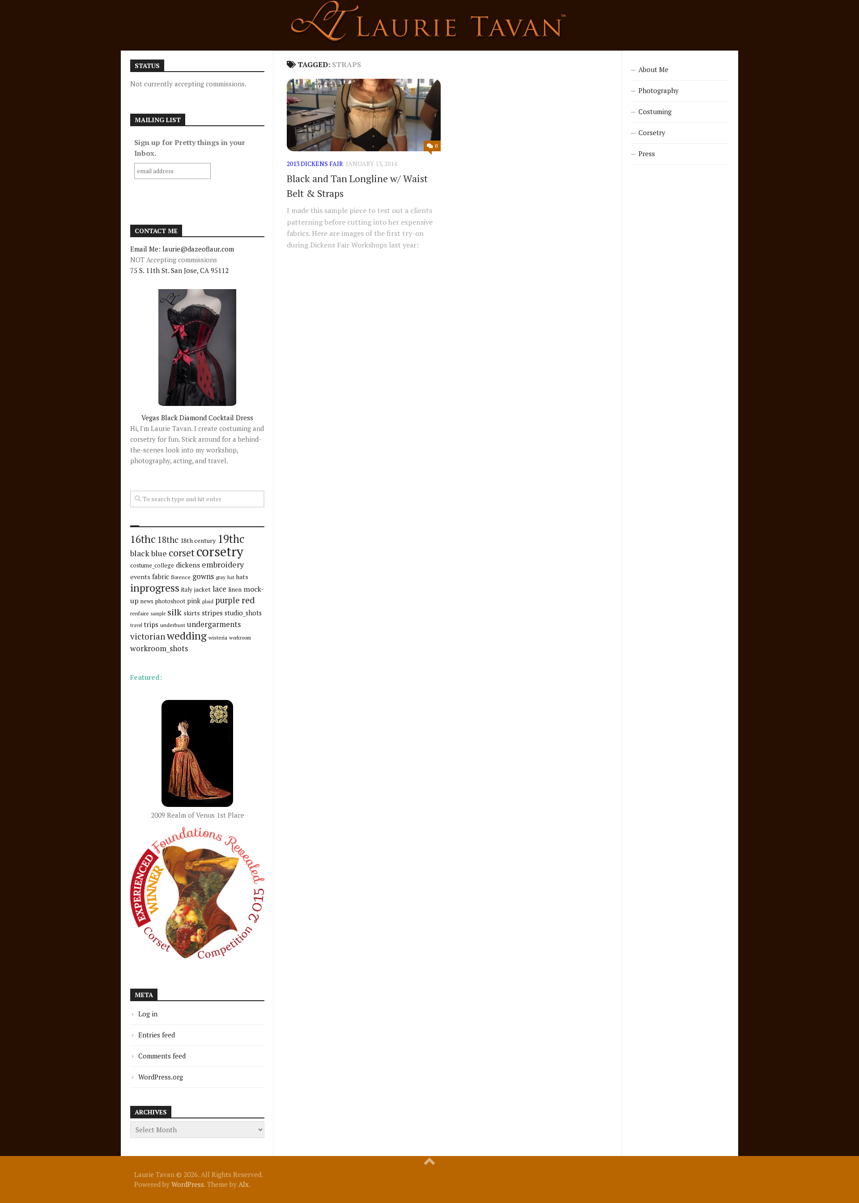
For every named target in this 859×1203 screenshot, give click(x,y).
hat (230, 577)
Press (646, 153)
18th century (198, 540)
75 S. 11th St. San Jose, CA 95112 (179, 270)
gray (220, 577)
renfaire (139, 613)
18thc (168, 539)
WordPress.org (160, 1076)
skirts (191, 613)
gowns (203, 576)
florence (181, 577)
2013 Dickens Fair (315, 163)
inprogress (154, 588)
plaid (207, 601)
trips (151, 624)
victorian (147, 636)
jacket (202, 589)
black (139, 553)
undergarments (214, 624)
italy (186, 589)
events (140, 576)
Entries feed (156, 1034)
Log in (147, 1013)
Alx (243, 1184)
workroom (240, 637)
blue (159, 553)
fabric (160, 576)
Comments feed (162, 1055)
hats (242, 577)
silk (174, 612)
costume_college (152, 565)
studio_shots (243, 613)
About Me (653, 69)
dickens (188, 565)
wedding (187, 636)
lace (219, 589)
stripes (212, 612)
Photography (658, 90)
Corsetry (651, 132)
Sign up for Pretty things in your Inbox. (189, 147)
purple (227, 600)
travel (136, 625)
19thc (230, 539)
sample (158, 613)
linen (235, 589)
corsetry (219, 551)
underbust (172, 625)
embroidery (223, 564)
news (146, 601)
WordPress (187, 1184)
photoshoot (170, 601)
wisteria (217, 637)
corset (182, 552)
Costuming (655, 111)
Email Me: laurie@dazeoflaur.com (182, 248)
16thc (143, 539)
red (248, 600)
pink (193, 601)
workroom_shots (159, 648)
